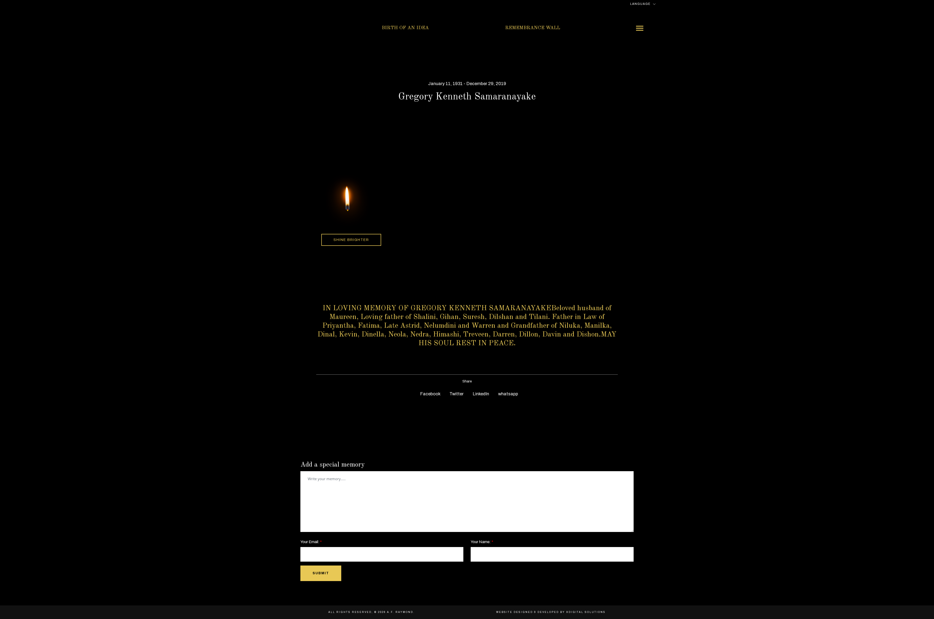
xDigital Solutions (586, 612)
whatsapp (507, 393)
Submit (321, 573)
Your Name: (482, 542)
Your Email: (311, 542)
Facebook (429, 393)
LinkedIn (480, 393)
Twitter (456, 393)
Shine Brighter (351, 240)
